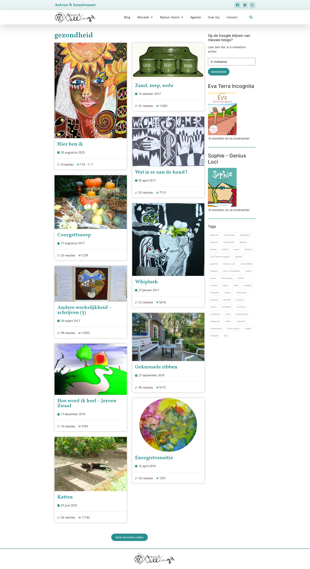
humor (248, 271)
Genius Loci (229, 263)
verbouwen (216, 328)
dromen (248, 249)
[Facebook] (237, 5)
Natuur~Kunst (170, 17)
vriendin (214, 335)
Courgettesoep (74, 234)
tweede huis (242, 314)
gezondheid (247, 263)
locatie (213, 285)
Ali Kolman (229, 235)
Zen (226, 335)
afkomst (214, 235)
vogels (248, 328)
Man (236, 285)
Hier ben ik (70, 144)
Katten (65, 497)
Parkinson (241, 292)
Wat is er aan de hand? (161, 172)
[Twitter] (245, 5)
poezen (214, 299)
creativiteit (228, 242)
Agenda (195, 17)
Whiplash (146, 281)
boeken (214, 242)
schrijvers (215, 314)
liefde (241, 278)
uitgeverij (215, 321)
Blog (127, 17)
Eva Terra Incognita (220, 256)
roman (213, 307)
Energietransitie (154, 457)
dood (236, 249)
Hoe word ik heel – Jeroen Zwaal (86, 403)
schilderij (226, 307)
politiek (227, 299)
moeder (247, 285)
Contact (232, 17)
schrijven (241, 307)
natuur (227, 292)
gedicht (214, 263)
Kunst (213, 278)
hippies (213, 271)
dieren (213, 249)
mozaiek (214, 292)
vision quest (233, 328)
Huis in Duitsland (231, 271)
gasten (238, 256)
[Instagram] (252, 5)
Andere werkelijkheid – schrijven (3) (84, 310)
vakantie (240, 321)
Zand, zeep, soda (154, 85)
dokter (225, 249)
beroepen (245, 235)
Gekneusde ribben (156, 367)
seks (228, 314)
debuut (243, 242)
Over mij (213, 17)
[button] (251, 17)
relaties (240, 299)
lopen (225, 285)
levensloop (227, 278)
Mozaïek (143, 17)
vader (228, 321)
